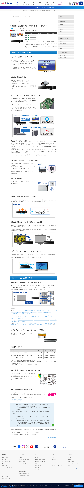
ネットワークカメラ (5, 469)
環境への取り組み (71, 461)
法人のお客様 (21, 454)
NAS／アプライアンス (6, 461)
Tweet (24, 28)
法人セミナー (21, 457)
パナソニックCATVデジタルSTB (41, 320)
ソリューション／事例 (23, 463)
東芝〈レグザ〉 (19, 310)
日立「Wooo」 (33, 312)
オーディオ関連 (5, 476)
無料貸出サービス (22, 461)
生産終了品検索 (63, 57)
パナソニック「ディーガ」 (25, 316)
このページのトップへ (53, 437)
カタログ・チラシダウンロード (24, 459)
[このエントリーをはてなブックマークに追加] (12, 29)
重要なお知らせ (63, 43)
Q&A (36, 463)
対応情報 (36, 457)
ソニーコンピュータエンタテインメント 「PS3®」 (40, 324)
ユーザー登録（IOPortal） (39, 474)
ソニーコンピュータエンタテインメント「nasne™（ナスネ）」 (30, 323)
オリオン (40, 312)
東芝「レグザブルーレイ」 (23, 315)
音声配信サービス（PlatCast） (24, 473)
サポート (37, 454)
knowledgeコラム (55, 459)
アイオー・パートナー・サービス (24, 465)
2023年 (61, 31)
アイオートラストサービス (23, 477)
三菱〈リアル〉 (25, 312)
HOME (12, 10)
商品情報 (4, 454)
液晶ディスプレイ (5, 457)
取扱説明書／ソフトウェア (40, 461)
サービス (20, 469)
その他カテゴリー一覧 (6, 478)
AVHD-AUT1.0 (33, 35)
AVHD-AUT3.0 (33, 39)
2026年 (61, 24)
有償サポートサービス (23, 471)
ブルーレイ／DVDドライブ (7, 467)
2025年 (61, 26)
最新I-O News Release (65, 17)
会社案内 (69, 457)
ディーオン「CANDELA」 (25, 313)
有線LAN (3, 474)
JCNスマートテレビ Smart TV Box (25, 320)
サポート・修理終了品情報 (40, 459)
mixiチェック (21, 28)
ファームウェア (38, 465)
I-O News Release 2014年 (18, 10)
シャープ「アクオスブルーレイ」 (38, 315)
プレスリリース (63, 45)
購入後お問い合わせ (38, 469)
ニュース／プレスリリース (73, 463)
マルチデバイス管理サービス (24, 475)
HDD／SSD (4, 459)
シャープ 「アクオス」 (29, 310)
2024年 (61, 29)
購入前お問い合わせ (38, 467)
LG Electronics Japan (39, 310)
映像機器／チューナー (6, 465)
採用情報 (69, 459)
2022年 (61, 34)
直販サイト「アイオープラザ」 (57, 465)
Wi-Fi (3, 463)
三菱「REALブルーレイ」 (37, 316)
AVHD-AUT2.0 (33, 37)
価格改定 (61, 48)
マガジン (53, 457)
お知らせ (61, 41)
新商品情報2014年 (26, 10)
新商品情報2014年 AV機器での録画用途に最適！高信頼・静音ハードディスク (42, 10)
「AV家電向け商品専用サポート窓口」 (20, 399)
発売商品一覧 (62, 55)
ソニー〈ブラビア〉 (50, 310)
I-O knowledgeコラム (74, 2)
